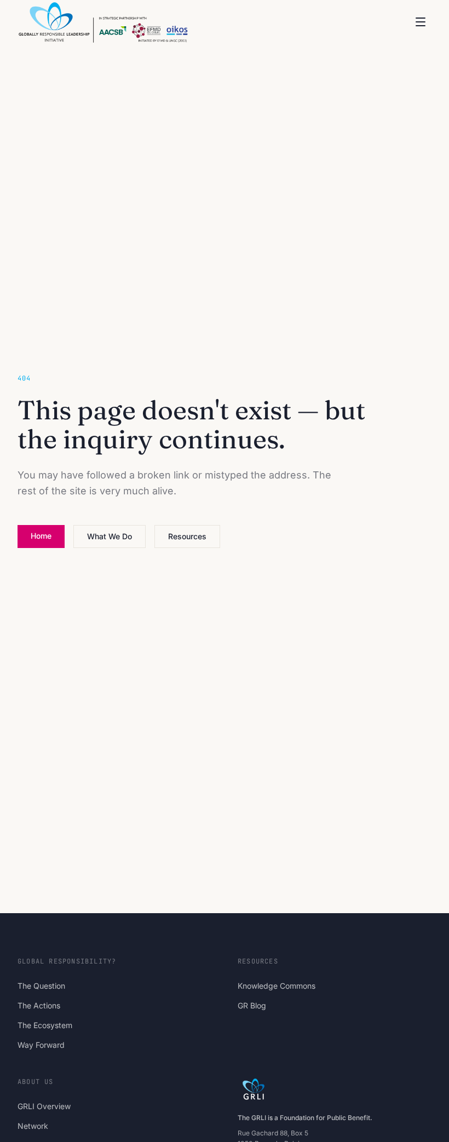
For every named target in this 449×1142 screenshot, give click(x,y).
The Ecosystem (45, 1025)
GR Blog (252, 1005)
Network (33, 1126)
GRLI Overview (44, 1106)
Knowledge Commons (276, 985)
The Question (41, 985)
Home (41, 535)
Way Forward (41, 1044)
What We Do (109, 536)
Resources (187, 536)
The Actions (39, 1005)
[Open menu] (420, 22)
